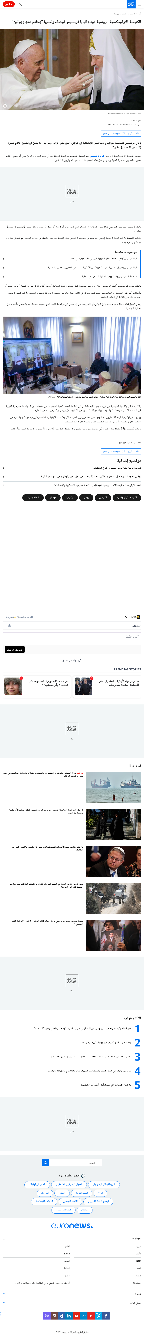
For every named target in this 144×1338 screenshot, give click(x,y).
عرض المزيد (135, 1303)
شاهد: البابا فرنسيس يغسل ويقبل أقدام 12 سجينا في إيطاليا (109, 276)
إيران (100, 1193)
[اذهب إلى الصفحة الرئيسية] (131, 4)
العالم (124, 14)
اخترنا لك (134, 766)
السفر (139, 1268)
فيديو (138, 1276)
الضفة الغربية (82, 1193)
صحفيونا (137, 1283)
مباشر (9, 4)
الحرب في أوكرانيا (37, 1184)
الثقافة (67, 1268)
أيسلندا (62, 1193)
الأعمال (138, 1254)
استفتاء (84, 1210)
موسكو (53, 498)
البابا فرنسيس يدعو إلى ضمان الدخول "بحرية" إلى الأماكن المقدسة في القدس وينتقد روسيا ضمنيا (92, 267)
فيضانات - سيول (63, 1210)
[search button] (45, 1162)
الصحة (67, 1261)
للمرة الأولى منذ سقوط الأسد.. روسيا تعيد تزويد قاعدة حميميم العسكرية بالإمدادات (97, 485)
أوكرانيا (69, 498)
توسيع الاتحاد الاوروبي (98, 1201)
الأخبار (132, 14)
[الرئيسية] (140, 13)
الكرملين (103, 498)
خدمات (138, 1294)
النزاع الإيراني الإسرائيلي (104, 1184)
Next (138, 1261)
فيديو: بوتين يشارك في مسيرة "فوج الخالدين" (116, 468)
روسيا (116, 14)
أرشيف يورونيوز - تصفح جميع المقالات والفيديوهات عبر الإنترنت (42, 1283)
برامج (67, 1276)
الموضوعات (136, 1238)
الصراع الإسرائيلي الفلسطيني (69, 1184)
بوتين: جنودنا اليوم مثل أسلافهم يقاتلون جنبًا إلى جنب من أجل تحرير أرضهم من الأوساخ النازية (91, 477)
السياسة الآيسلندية (44, 1201)
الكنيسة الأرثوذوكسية (127, 498)
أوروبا (138, 1246)
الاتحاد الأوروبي (70, 1201)
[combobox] (72, 1162)
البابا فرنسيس (97, 156)
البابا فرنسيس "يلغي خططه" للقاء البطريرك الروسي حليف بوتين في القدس (103, 258)
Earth (67, 1254)
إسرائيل (45, 1193)
